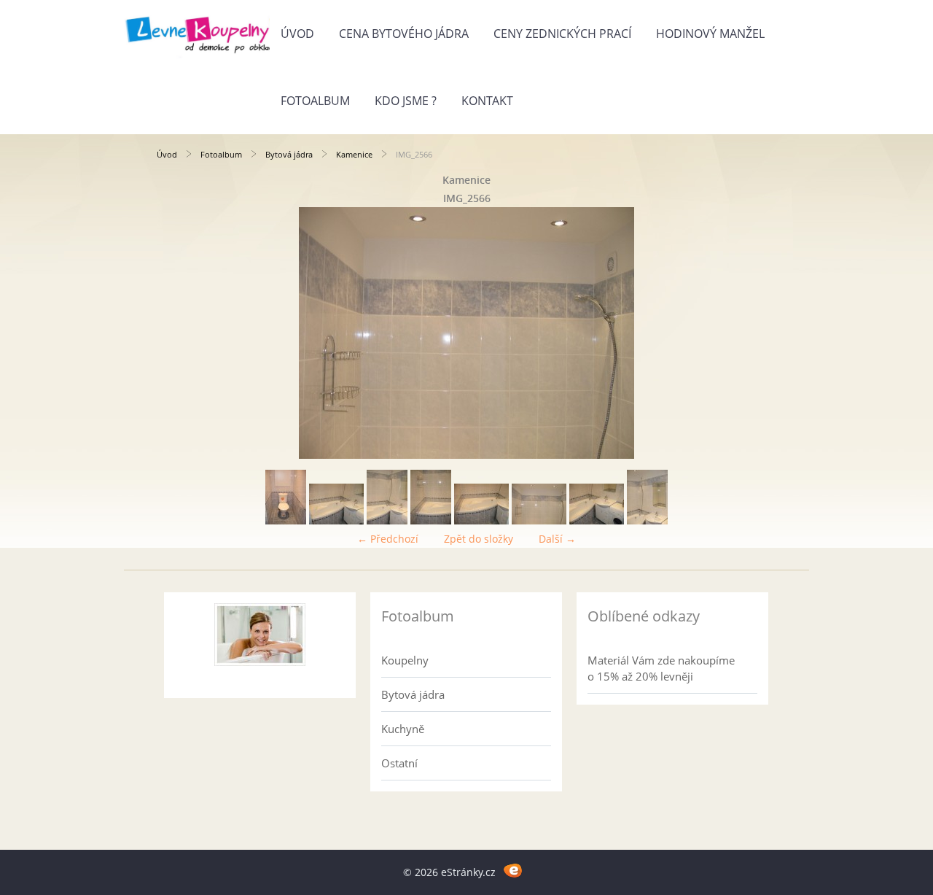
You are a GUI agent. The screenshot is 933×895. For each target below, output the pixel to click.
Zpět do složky (478, 539)
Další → (557, 539)
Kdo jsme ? (406, 101)
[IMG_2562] (336, 520)
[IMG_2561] (285, 520)
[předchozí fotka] (180, 333)
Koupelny (405, 660)
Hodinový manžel (710, 34)
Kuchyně (402, 728)
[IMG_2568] (647, 520)
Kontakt (487, 101)
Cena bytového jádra (404, 34)
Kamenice (354, 154)
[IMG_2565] (481, 520)
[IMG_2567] (596, 520)
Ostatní (399, 763)
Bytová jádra (289, 154)
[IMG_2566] (539, 520)
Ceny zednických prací (562, 34)
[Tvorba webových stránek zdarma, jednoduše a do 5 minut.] (513, 869)
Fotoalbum (315, 101)
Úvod (297, 34)
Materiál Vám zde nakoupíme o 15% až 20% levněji (661, 668)
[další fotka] (752, 333)
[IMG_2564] (430, 520)
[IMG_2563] (387, 520)
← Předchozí (387, 539)
